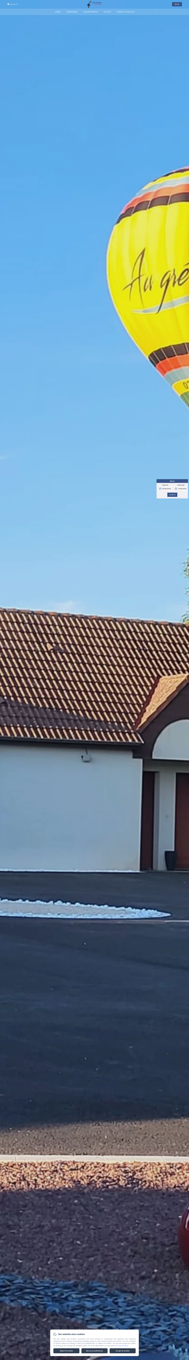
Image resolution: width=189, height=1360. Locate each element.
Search (172, 495)
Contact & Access (125, 12)
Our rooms (71, 12)
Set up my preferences (94, 1351)
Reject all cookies (66, 1351)
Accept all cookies (122, 1351)
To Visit (107, 12)
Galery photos (90, 12)
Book (177, 4)
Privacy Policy (122, 1346)
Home (58, 12)
